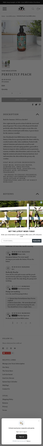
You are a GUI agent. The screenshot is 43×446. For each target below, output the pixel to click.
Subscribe (37, 240)
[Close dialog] (41, 202)
